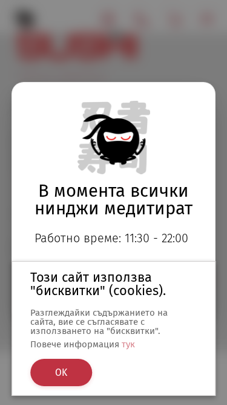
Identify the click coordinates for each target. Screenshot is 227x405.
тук (128, 344)
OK (61, 372)
